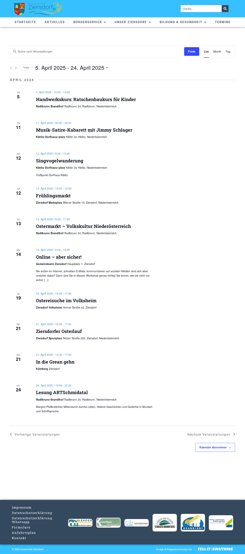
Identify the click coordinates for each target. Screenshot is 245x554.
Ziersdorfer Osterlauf (59, 331)
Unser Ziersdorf (131, 22)
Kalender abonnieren (213, 447)
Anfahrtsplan (24, 533)
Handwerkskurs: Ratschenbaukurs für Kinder (86, 99)
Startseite (25, 22)
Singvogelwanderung (59, 161)
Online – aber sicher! (59, 257)
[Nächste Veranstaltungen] (16, 68)
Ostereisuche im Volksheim (66, 300)
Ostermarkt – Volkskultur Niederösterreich (83, 226)
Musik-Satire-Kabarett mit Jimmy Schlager (84, 130)
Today (26, 67)
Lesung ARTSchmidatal (62, 392)
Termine (223, 22)
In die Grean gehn (55, 362)
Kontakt (19, 538)
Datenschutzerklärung (24, 513)
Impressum (22, 507)
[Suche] (225, 8)
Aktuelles (55, 22)
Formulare (21, 527)
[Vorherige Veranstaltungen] (11, 68)
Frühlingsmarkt (53, 196)
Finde (191, 51)
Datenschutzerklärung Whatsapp (24, 520)
